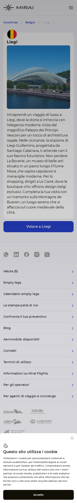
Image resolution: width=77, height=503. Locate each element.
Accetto (38, 494)
